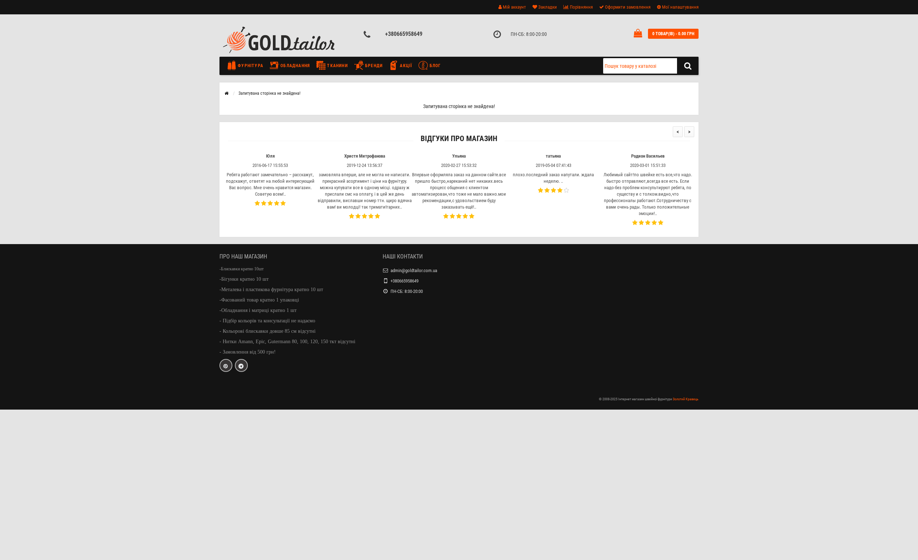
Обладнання (294, 65)
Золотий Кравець (686, 399)
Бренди (373, 65)
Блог (434, 65)
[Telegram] (241, 365)
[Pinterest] (225, 365)
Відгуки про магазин (459, 138)
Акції (405, 65)
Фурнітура (249, 65)
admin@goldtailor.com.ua (414, 270)
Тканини (337, 65)
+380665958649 (403, 34)
